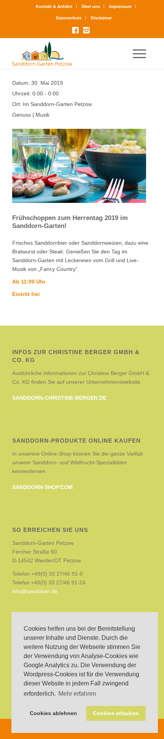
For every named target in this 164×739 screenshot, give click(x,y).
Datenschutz (69, 18)
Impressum (120, 6)
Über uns (91, 6)
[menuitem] (54, 6)
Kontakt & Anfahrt (54, 6)
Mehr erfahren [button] (77, 693)
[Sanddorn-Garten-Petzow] (68, 53)
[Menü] (142, 53)
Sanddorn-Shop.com (42, 487)
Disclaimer (101, 18)
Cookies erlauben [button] (116, 713)
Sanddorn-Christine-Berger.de (59, 398)
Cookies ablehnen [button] (53, 713)
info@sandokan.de (35, 591)
